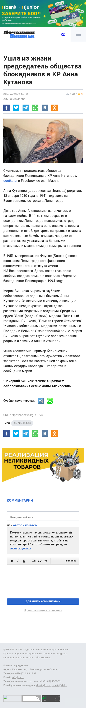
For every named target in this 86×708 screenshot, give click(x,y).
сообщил (10, 181)
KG (63, 35)
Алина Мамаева (14, 99)
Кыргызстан (22, 423)
